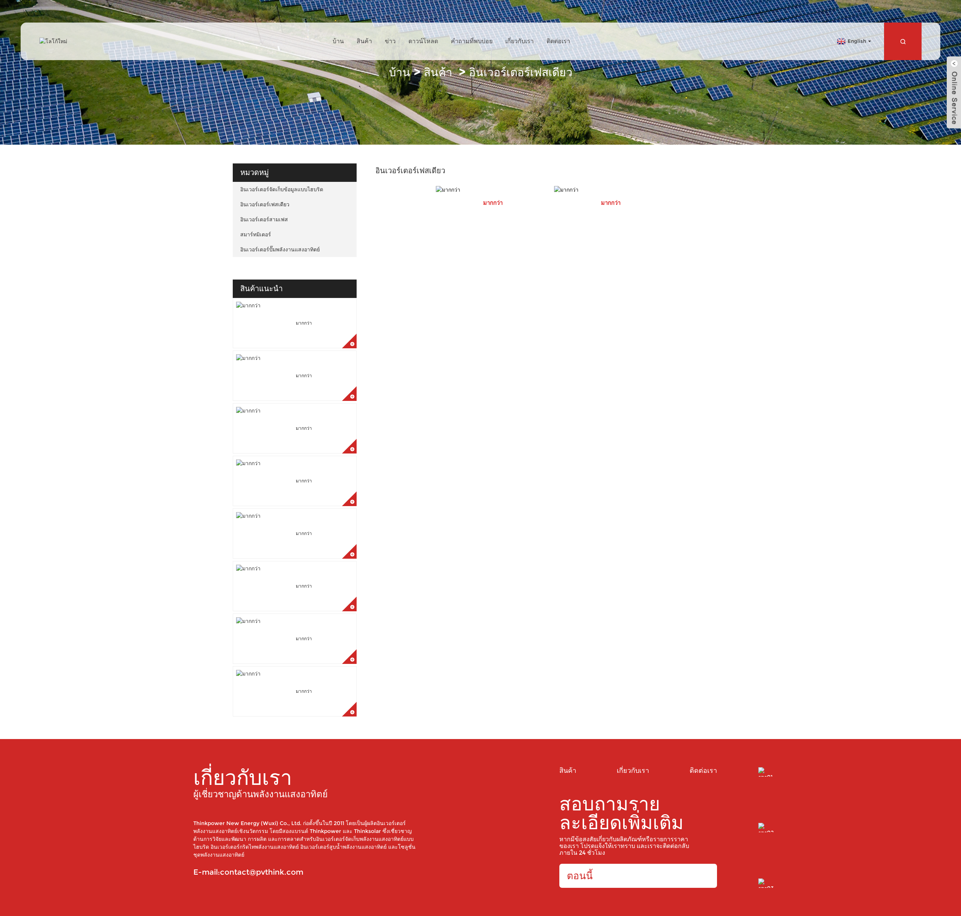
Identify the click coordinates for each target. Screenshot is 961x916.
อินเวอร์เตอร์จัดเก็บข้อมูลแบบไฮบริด (281, 189)
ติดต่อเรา (558, 41)
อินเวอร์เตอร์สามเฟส (264, 219)
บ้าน (338, 41)
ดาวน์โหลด (423, 41)
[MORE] (493, 190)
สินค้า (364, 41)
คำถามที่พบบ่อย (472, 41)
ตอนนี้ (580, 876)
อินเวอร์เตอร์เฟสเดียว (520, 72)
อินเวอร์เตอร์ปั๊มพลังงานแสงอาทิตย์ (280, 249)
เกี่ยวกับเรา (519, 41)
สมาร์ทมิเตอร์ (255, 234)
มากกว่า (304, 323)
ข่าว (390, 41)
